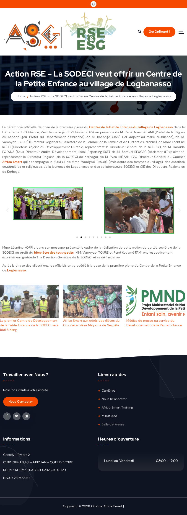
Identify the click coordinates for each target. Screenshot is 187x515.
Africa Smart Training (117, 407)
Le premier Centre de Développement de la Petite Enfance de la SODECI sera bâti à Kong (29, 325)
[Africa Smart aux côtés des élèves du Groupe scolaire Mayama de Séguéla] (92, 301)
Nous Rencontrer (114, 399)
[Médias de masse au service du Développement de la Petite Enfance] (155, 301)
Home (21, 96)
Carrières (108, 391)
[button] (7, 210)
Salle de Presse (113, 424)
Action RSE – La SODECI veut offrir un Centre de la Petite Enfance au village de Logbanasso (100, 96)
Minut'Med (109, 416)
